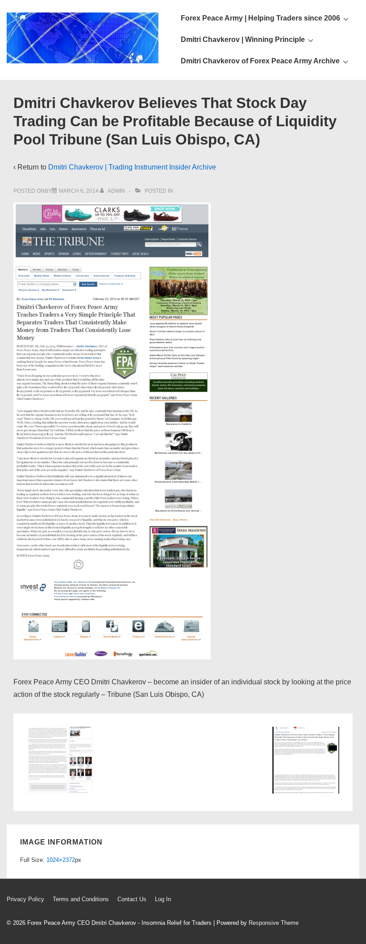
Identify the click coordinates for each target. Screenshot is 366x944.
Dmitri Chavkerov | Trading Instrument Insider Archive (132, 167)
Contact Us (131, 899)
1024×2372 (60, 860)
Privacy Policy (25, 899)
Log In (163, 899)
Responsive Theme (274, 922)
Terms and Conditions (81, 899)
